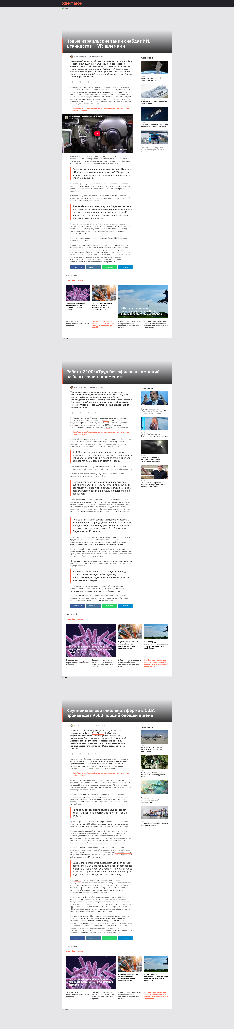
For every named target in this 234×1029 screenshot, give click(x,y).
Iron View (98, 224)
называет (90, 87)
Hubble (106, 420)
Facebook (77, 267)
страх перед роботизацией (90, 439)
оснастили (82, 262)
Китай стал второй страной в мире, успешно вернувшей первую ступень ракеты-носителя (101, 109)
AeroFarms (74, 850)
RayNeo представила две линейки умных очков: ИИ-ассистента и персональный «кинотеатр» (156, 324)
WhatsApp (109, 267)
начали (100, 916)
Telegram (125, 267)
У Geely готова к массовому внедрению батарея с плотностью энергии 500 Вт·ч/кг (129, 324)
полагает (104, 156)
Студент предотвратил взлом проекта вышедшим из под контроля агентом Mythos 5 (103, 324)
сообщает (77, 880)
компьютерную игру (97, 250)
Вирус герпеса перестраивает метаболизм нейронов (77, 323)
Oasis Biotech (98, 733)
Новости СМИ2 (71, 275)
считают (77, 528)
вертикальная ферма (123, 852)
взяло (108, 427)
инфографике (115, 423)
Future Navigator (92, 499)
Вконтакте (93, 267)
